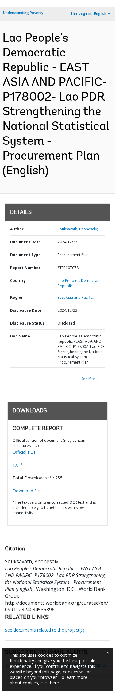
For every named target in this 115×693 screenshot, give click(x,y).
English (100, 13)
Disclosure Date (25, 310)
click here (49, 683)
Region (17, 297)
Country (18, 280)
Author (17, 229)
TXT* (18, 465)
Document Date (25, 241)
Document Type (25, 254)
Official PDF (24, 452)
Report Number (25, 267)
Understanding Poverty (23, 12)
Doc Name (20, 336)
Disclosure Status (27, 323)
